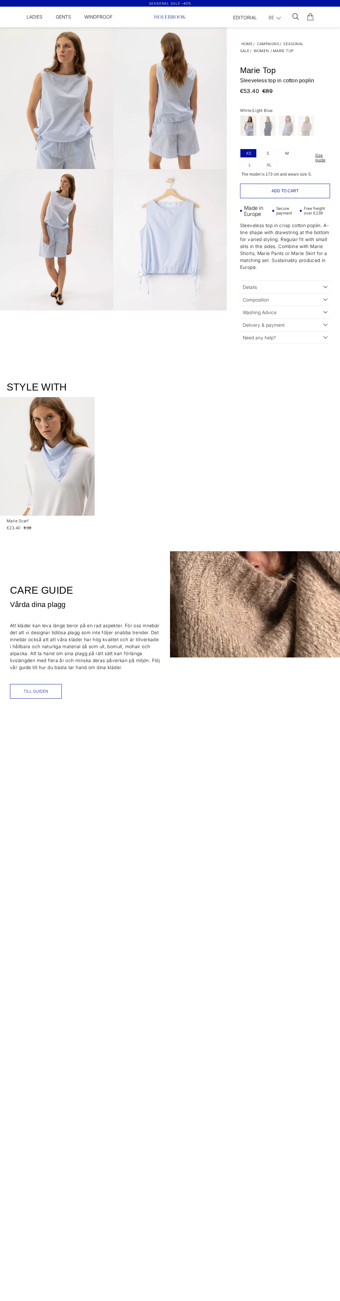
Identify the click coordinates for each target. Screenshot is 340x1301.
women (261, 50)
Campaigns (268, 44)
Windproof (98, 17)
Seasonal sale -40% (170, 3)
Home (247, 44)
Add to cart (285, 191)
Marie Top (283, 50)
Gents (63, 17)
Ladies (34, 17)
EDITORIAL (245, 17)
